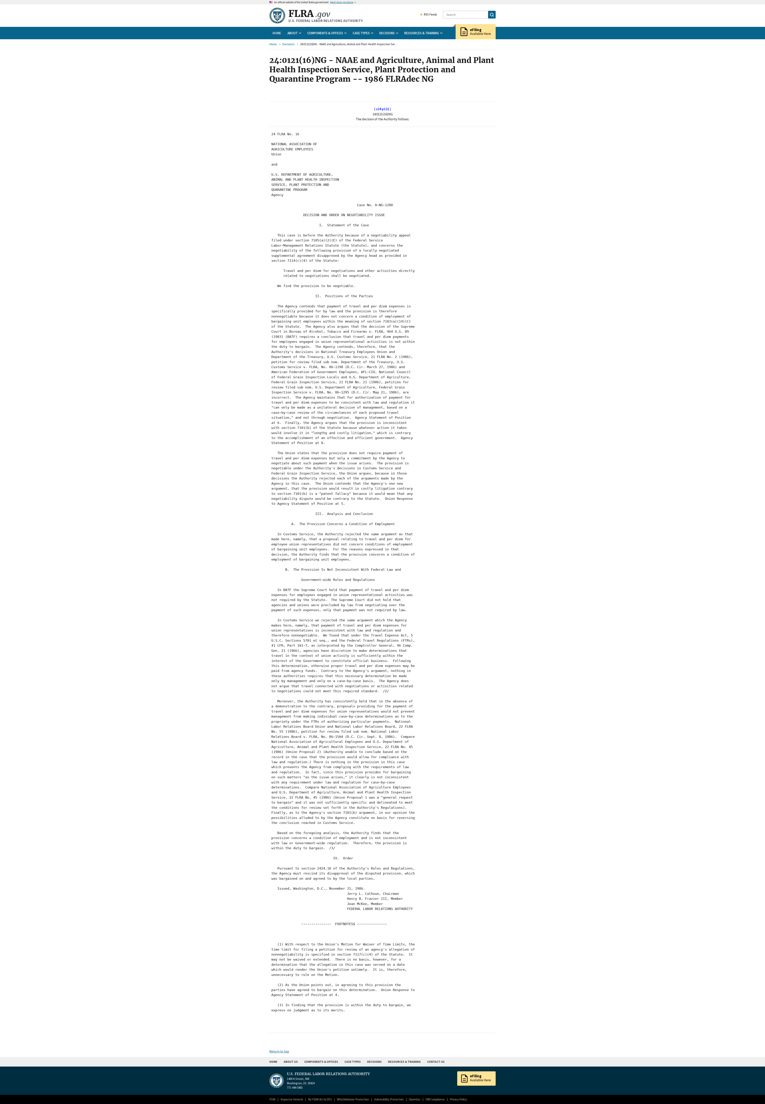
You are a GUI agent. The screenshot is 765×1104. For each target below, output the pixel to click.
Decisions (288, 44)
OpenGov (414, 1099)
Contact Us (436, 1062)
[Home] (277, 16)
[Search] (492, 15)
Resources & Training (404, 1062)
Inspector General (291, 1099)
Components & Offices (321, 1062)
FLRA (309, 14)
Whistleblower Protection (353, 1099)
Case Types (352, 1062)
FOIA (272, 1099)
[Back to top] (755, 1094)
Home (277, 33)
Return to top (279, 1051)
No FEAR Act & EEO (320, 1099)
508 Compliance (435, 1099)
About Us (291, 1062)
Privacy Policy (458, 1099)
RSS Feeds (430, 14)
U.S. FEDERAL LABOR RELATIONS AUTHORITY (328, 1074)
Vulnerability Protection (389, 1099)
